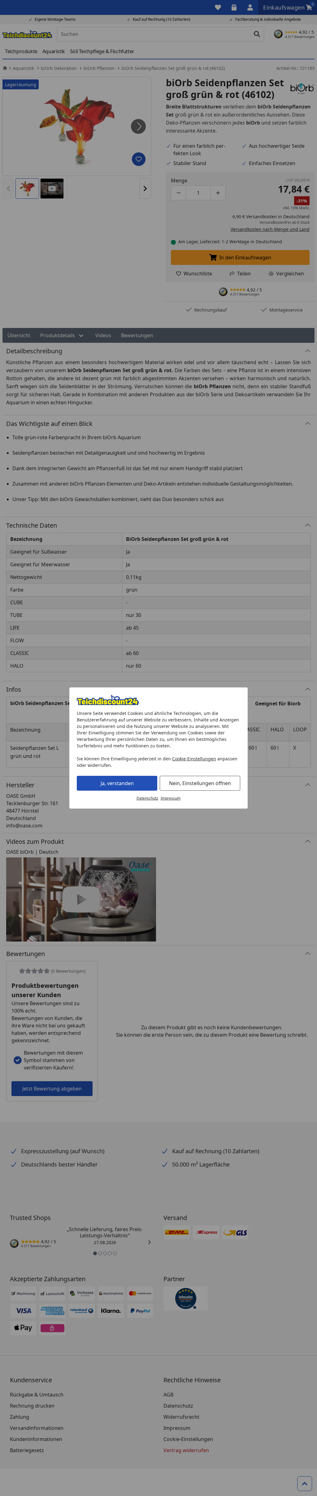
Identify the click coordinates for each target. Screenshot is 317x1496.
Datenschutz (147, 798)
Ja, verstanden (117, 783)
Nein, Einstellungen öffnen (200, 783)
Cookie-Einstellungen (194, 759)
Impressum (170, 798)
